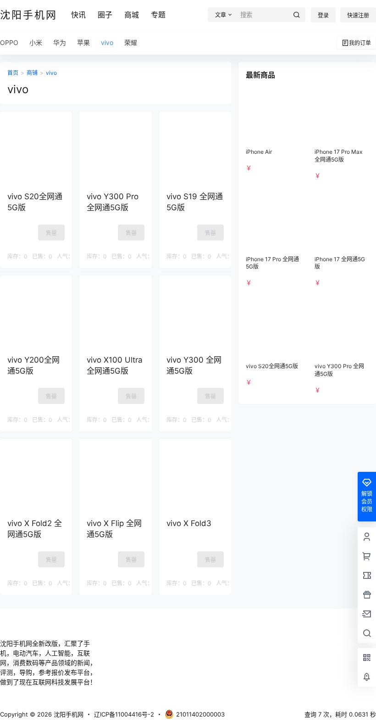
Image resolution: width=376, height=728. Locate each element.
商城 (131, 14)
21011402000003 (200, 714)
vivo (51, 72)
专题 (158, 14)
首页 (12, 72)
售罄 (51, 233)
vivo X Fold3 (188, 523)
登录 (323, 15)
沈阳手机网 (67, 714)
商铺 (32, 72)
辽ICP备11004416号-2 (124, 714)
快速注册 (358, 15)
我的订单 (360, 42)
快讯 (78, 14)
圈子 (105, 14)
